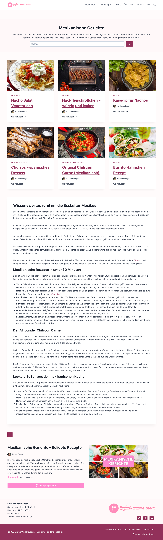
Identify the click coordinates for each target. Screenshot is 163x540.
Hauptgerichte (77, 163)
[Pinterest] (145, 518)
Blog (149, 4)
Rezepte (14, 96)
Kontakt (140, 4)
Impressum (149, 529)
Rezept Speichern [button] (47, 485)
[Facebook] (139, 518)
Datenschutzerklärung (143, 534)
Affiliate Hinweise (132, 529)
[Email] (152, 518)
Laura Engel (22, 111)
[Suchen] (129, 44)
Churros (137, 260)
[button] (8, 477)
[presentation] (30, 75)
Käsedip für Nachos (130, 100)
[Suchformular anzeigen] (154, 5)
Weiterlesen (18, 117)
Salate (22, 96)
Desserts (23, 163)
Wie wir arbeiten (113, 529)
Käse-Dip (55, 294)
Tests (118, 4)
